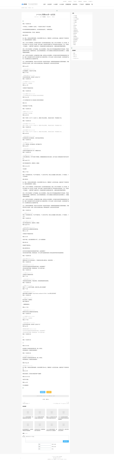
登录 (74, 53)
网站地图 (60, 456)
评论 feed (75, 56)
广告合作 (81, 4)
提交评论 (66, 441)
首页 (44, 4)
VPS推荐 (55, 4)
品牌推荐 (75, 36)
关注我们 (90, 1)
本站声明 (64, 1)
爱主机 (24, 4)
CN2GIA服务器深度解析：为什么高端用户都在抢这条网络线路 (63, 418)
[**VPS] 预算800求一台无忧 (45, 15)
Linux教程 (75, 17)
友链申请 (69, 1)
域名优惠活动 (75, 38)
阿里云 (74, 44)
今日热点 (29, 7)
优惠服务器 (68, 4)
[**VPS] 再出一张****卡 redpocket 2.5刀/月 (61, 403)
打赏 (49, 392)
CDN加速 (61, 4)
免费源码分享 (75, 31)
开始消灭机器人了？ (26, 403)
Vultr (74, 23)
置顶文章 (75, 41)
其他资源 (75, 4)
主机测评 (49, 4)
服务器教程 (75, 39)
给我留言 (85, 1)
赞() (43, 392)
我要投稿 (88, 4)
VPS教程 (75, 22)
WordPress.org (75, 58)
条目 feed (75, 54)
